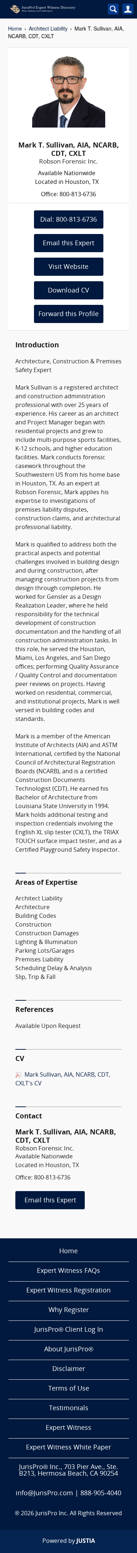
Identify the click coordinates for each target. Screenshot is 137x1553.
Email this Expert (68, 243)
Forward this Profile (68, 314)
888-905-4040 (100, 1493)
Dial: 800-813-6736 (68, 220)
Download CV (68, 290)
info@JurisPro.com (44, 1493)
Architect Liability (48, 28)
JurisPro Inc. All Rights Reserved (78, 1514)
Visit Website (68, 267)
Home (15, 28)
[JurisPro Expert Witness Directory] (52, 9)
